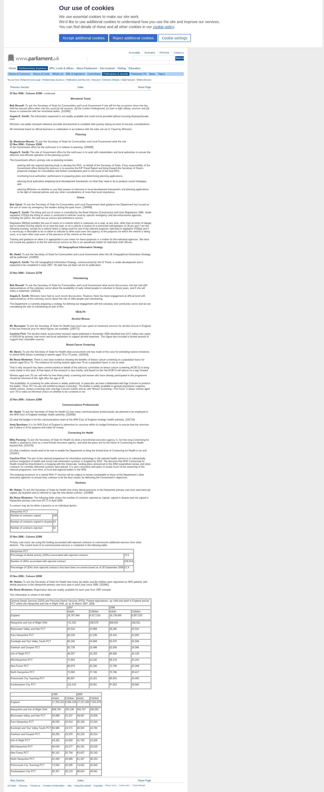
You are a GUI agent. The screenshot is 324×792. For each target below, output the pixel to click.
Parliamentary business (32, 68)
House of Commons (19, 74)
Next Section (17, 780)
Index (81, 87)
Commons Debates (111, 80)
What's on (57, 74)
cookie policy (163, 27)
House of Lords (41, 74)
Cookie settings (174, 38)
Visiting (121, 68)
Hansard (96, 80)
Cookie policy (124, 785)
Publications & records (116, 74)
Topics (161, 74)
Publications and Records (78, 80)
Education (134, 68)
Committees (94, 74)
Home (12, 68)
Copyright (98, 786)
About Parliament (86, 68)
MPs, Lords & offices (61, 68)
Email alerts (150, 53)
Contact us (179, 53)
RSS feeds (164, 53)
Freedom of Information (53, 786)
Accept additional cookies (84, 38)
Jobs (69, 786)
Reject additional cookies (133, 38)
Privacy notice (110, 785)
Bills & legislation (75, 74)
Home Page (144, 87)
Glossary (23, 786)
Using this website (82, 786)
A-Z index (12, 786)
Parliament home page (30, 80)
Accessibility (134, 53)
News (152, 74)
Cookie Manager (139, 785)
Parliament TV (138, 74)
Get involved (107, 68)
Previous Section (19, 87)
